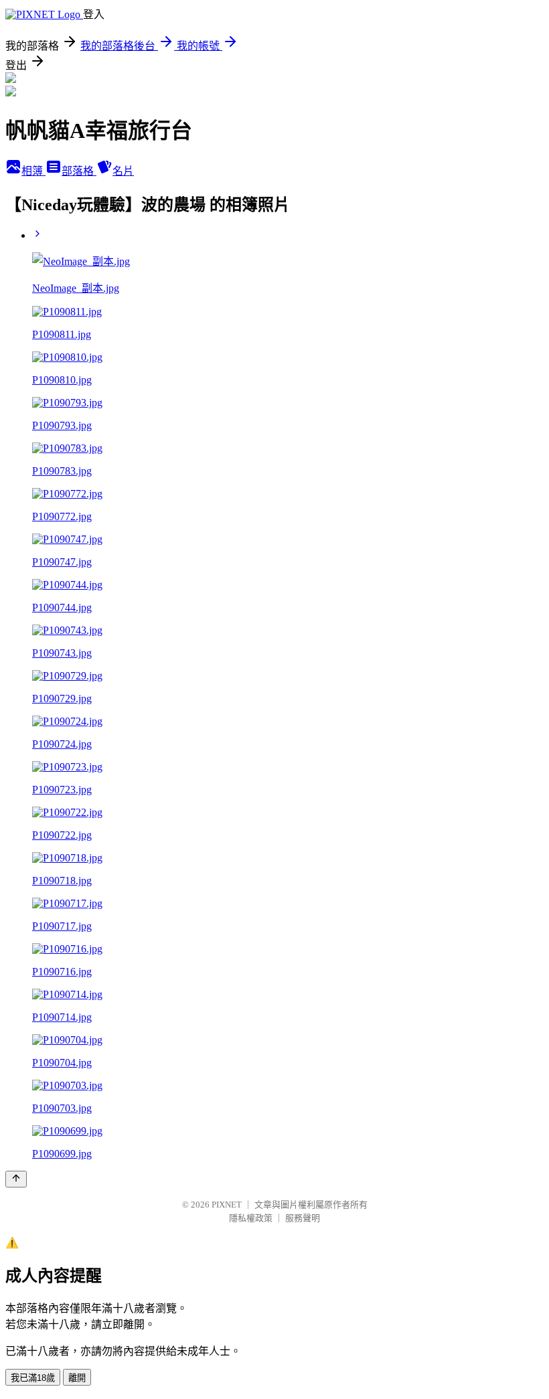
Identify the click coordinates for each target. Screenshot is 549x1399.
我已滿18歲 (33, 1378)
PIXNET (227, 1205)
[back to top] (16, 1179)
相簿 (33, 171)
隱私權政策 (250, 1218)
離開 (77, 1378)
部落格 (79, 171)
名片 (123, 171)
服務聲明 (302, 1218)
